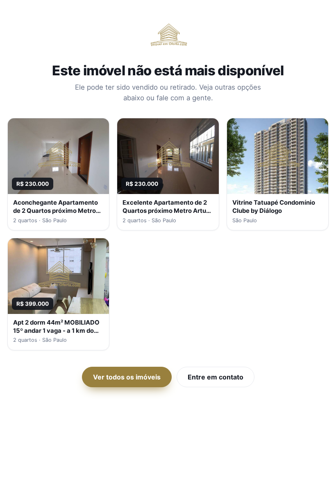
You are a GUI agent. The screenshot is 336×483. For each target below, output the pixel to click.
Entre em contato (215, 377)
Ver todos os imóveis (127, 377)
